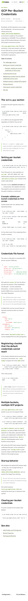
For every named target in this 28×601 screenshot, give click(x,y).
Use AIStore (4, 7)
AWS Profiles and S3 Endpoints (12, 530)
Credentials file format (9, 73)
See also (5, 90)
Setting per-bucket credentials (12, 65)
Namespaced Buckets (9, 536)
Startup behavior (8, 84)
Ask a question (6, 19)
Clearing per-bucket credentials (12, 87)
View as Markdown (8, 21)
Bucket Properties (8, 533)
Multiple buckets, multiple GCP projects (14, 81)
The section (9, 62)
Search (15, 2)
